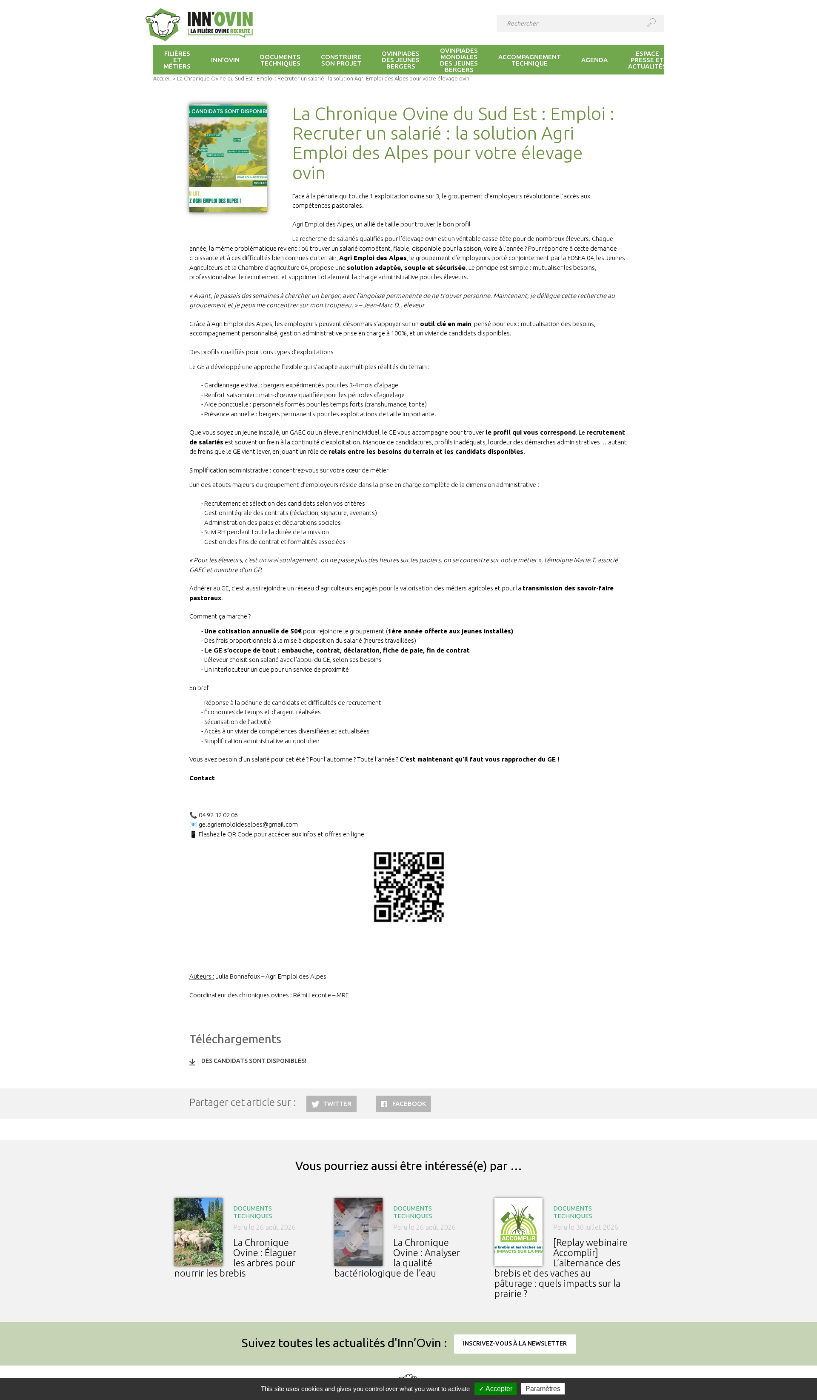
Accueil (162, 78)
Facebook (409, 1103)
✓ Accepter (495, 1388)
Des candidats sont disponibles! (253, 1060)
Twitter (337, 1103)
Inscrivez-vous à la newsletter (515, 1343)
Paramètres (543, 1388)
